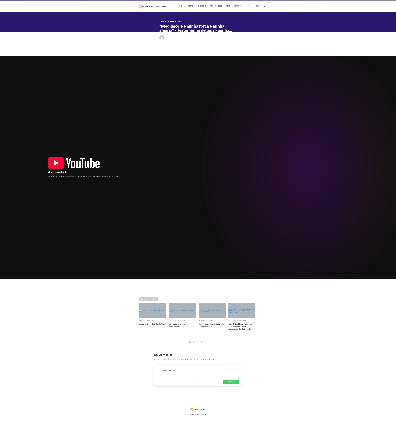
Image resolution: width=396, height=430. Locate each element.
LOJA (247, 6)
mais (202, 342)
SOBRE (190, 6)
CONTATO (257, 6)
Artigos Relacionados (148, 299)
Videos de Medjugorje (148, 321)
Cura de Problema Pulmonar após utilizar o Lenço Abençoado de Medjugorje (240, 326)
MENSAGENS (201, 6)
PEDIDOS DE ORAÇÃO (233, 6)
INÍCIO (181, 6)
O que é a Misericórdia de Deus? (152, 324)
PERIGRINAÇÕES (216, 6)
